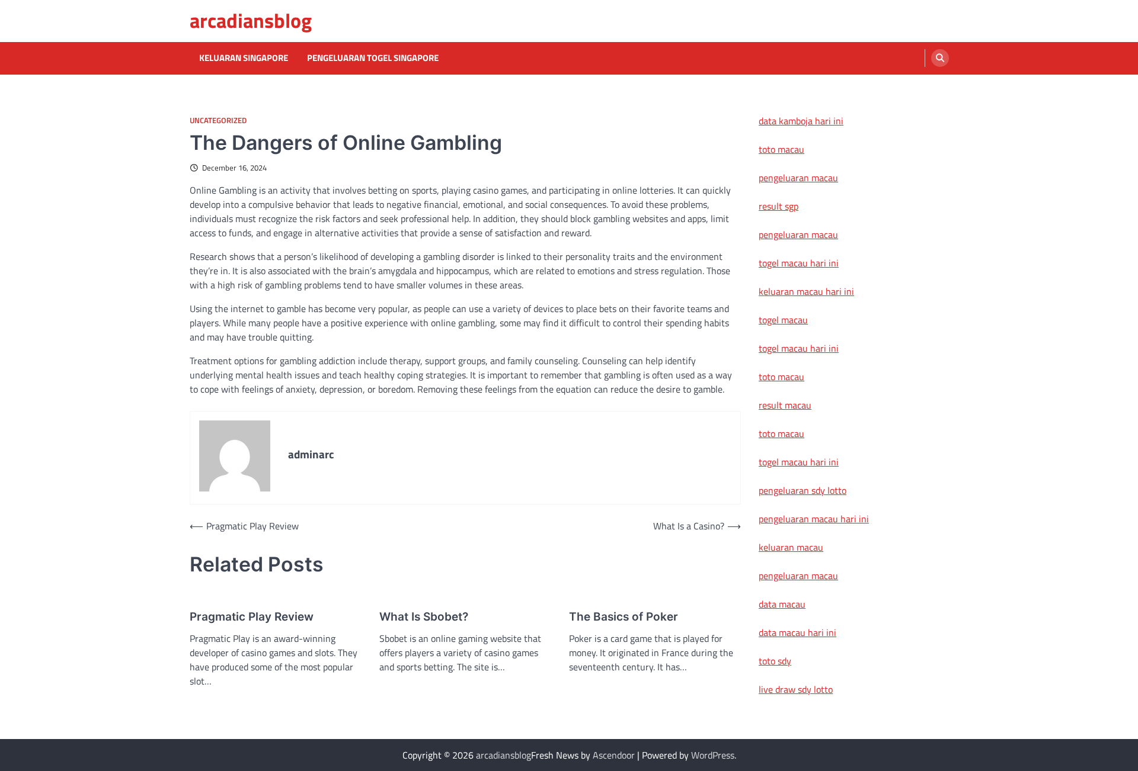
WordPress (712, 755)
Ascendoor (614, 755)
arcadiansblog (251, 20)
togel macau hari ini (799, 348)
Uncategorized (218, 120)
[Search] (940, 58)
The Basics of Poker (623, 617)
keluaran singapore (243, 58)
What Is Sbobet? (423, 617)
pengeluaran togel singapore (373, 58)
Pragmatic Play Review (252, 617)
